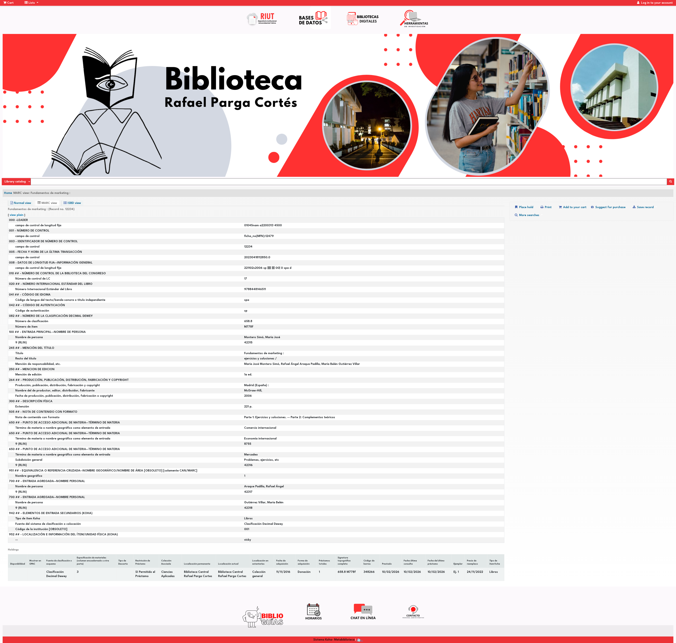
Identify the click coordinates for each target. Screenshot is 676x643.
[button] (8, 3)
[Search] (670, 181)
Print (548, 207)
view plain (16, 215)
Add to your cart (574, 207)
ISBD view (74, 203)
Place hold (525, 207)
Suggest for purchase (609, 207)
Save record (645, 207)
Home (8, 193)
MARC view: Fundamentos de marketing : (41, 193)
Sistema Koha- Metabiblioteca (334, 639)
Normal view (22, 203)
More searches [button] (529, 215)
